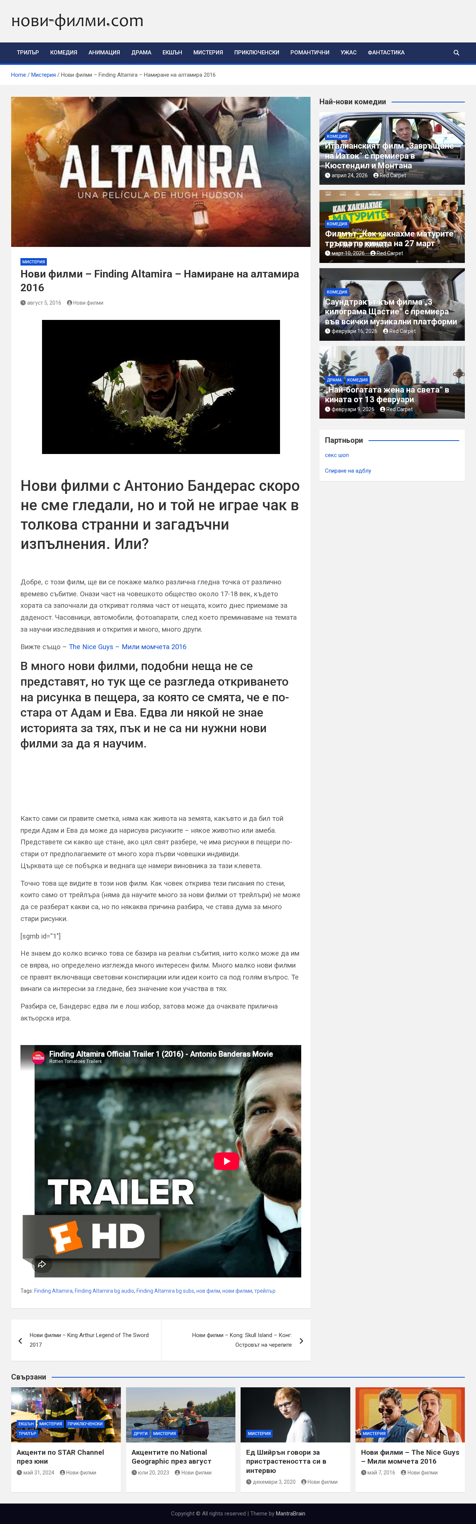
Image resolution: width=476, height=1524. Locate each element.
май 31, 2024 (38, 1473)
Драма (141, 52)
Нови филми (88, 303)
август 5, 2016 (44, 303)
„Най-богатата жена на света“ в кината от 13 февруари (387, 394)
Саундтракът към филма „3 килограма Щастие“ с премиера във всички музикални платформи (391, 311)
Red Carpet (393, 175)
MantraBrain (290, 1513)
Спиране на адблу (348, 470)
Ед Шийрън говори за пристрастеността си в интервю (286, 1461)
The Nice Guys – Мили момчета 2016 (127, 647)
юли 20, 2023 (153, 1473)
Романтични (309, 52)
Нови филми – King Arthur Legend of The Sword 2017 (89, 1340)
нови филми (237, 1291)
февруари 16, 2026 (354, 331)
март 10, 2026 (348, 253)
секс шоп (337, 455)
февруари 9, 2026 (353, 409)
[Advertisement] (107, 789)
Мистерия (208, 52)
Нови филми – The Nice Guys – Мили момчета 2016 (410, 1457)
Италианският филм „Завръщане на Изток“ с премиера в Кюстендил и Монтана (389, 155)
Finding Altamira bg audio (104, 1291)
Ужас (349, 52)
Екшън (172, 52)
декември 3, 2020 (274, 1482)
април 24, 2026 (350, 175)
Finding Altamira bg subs (165, 1291)
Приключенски (256, 52)
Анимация (104, 52)
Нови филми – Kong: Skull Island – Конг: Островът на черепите (242, 1340)
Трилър (28, 52)
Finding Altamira (53, 1291)
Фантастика (386, 52)
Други (141, 1433)
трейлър (265, 1291)
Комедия (63, 52)
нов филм (208, 1291)
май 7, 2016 (381, 1473)
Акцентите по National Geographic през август (172, 1457)
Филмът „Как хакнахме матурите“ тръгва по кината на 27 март (391, 238)
